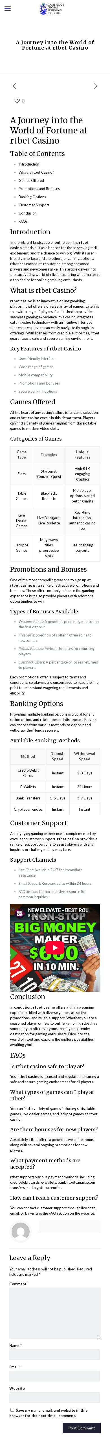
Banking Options (32, 197)
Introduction (29, 164)
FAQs (23, 221)
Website (17, 1388)
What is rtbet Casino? (36, 172)
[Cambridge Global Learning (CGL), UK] (55, 8)
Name (15, 1345)
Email (15, 1367)
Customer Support (34, 205)
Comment (19, 1284)
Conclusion (28, 213)
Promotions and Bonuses (39, 188)
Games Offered (31, 180)
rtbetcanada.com (81, 1182)
